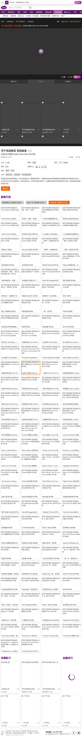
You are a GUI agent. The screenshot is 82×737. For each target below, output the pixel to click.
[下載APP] (77, 76)
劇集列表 (14, 81)
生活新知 (17, 174)
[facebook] (74, 733)
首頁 (2, 21)
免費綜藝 (10, 21)
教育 (7, 170)
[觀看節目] (41, 51)
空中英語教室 (26, 174)
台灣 (34, 162)
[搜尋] (30, 7)
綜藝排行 (68, 81)
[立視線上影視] (4, 7)
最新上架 (9, 174)
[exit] (2, 2)
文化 (12, 170)
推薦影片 (41, 81)
